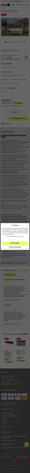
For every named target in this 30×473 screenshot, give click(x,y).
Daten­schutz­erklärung (12, 236)
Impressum (21, 236)
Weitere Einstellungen (15, 247)
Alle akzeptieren (15, 243)
